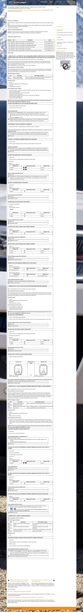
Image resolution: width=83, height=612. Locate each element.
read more (73, 71)
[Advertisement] (31, 16)
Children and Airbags (60, 51)
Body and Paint (60, 39)
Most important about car (62, 48)
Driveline (59, 37)
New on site (59, 45)
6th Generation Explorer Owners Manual (64, 32)
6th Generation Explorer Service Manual (64, 34)
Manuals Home (60, 30)
